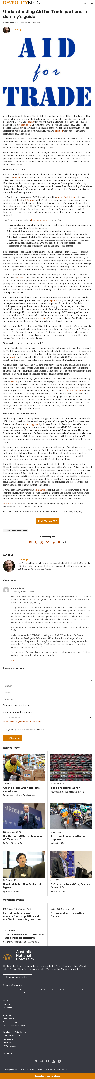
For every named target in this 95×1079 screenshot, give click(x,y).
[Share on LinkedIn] (30, 542)
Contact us (7, 1008)
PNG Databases (9, 1046)
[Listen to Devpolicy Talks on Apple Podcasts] (59, 1061)
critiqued (58, 131)
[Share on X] (42, 542)
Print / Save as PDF (47, 521)
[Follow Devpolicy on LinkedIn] (35, 1061)
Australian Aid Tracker (12, 1035)
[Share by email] (59, 542)
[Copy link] (64, 542)
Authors (6, 1004)
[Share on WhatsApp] (53, 542)
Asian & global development (14, 1026)
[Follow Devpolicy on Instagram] (41, 1061)
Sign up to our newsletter (18, 977)
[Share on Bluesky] (47, 542)
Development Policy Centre (14, 1032)
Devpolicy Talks (9, 1042)
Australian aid (8, 1015)
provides (13, 357)
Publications (8, 1039)
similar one (41, 490)
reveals (13, 381)
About (5, 1001)
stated (31, 122)
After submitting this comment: (18, 712)
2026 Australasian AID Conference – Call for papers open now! (23, 936)
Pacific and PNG (9, 1019)
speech (21, 125)
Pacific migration (10, 1022)
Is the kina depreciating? (65, 787)
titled (28, 125)
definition (29, 200)
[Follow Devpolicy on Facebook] (47, 1061)
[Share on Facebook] (36, 542)
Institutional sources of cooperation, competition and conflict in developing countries (22, 916)
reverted (41, 318)
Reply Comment (17, 660)
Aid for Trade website (72, 390)
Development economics (15, 531)
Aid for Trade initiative (67, 197)
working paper (32, 424)
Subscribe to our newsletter (47, 1076)
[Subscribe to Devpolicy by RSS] (53, 1061)
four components (39, 220)
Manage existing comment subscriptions (22, 721)
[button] (84, 3)
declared (21, 277)
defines (16, 177)
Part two (7, 503)
